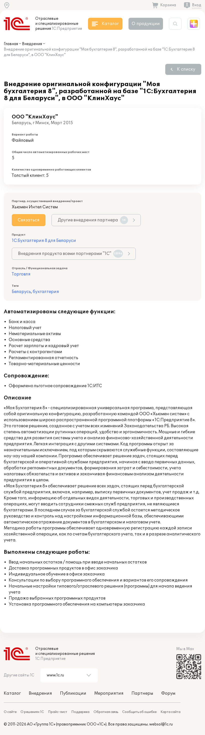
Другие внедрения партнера (92, 220)
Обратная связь (106, 712)
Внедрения (32, 44)
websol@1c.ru (161, 724)
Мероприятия (109, 693)
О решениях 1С (32, 712)
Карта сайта (170, 712)
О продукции (146, 23)
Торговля (21, 274)
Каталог (12, 693)
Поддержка (80, 712)
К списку (186, 69)
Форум (168, 693)
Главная (11, 44)
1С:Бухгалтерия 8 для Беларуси (44, 240)
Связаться (29, 220)
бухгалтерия (46, 291)
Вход (196, 5)
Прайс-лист (57, 712)
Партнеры (142, 693)
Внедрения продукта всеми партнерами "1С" (70, 253)
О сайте (10, 712)
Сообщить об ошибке (139, 712)
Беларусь (21, 291)
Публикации (73, 693)
